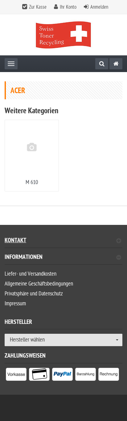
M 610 (32, 182)
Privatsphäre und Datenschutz (34, 293)
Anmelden (99, 7)
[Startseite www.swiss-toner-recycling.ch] (63, 35)
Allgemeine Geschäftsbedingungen (39, 284)
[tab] (63, 260)
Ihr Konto (68, 7)
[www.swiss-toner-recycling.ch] (115, 63)
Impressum (15, 303)
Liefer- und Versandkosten (30, 274)
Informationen (24, 258)
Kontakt (15, 241)
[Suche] (101, 63)
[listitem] (16, 375)
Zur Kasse (38, 7)
